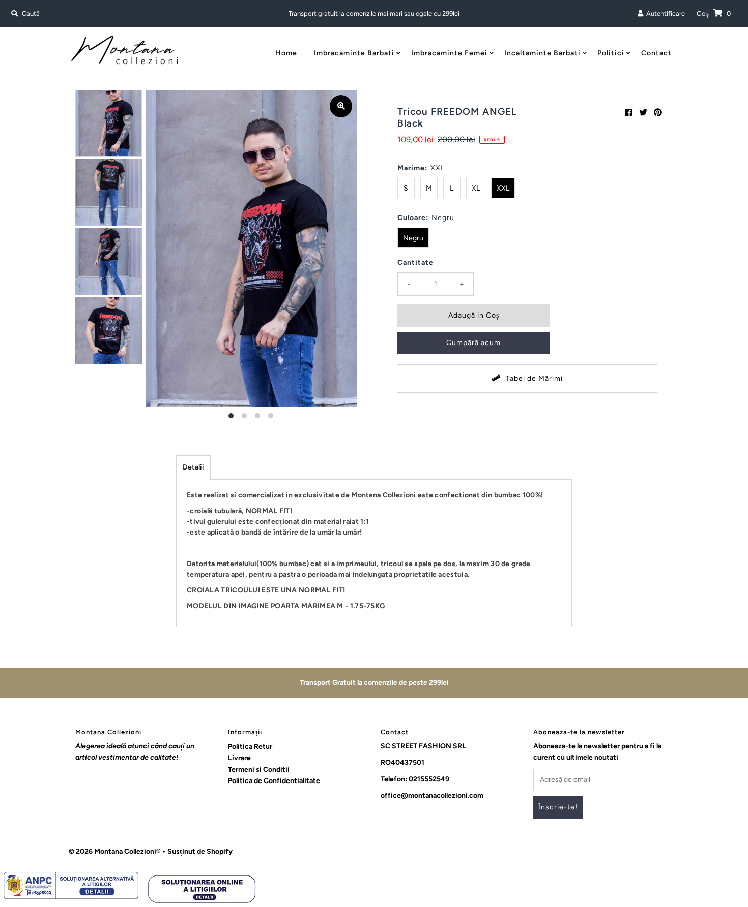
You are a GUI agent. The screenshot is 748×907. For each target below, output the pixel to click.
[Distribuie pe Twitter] (643, 112)
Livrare (239, 758)
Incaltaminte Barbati (542, 53)
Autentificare (664, 13)
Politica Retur (250, 746)
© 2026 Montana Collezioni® (115, 851)
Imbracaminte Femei (449, 53)
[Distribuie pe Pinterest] (658, 112)
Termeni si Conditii (259, 769)
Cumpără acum (473, 342)
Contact (656, 53)
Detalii (193, 467)
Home (286, 53)
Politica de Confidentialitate (274, 780)
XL (476, 188)
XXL (503, 188)
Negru (413, 238)
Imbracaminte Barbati (354, 53)
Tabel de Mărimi (533, 378)
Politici (610, 53)
